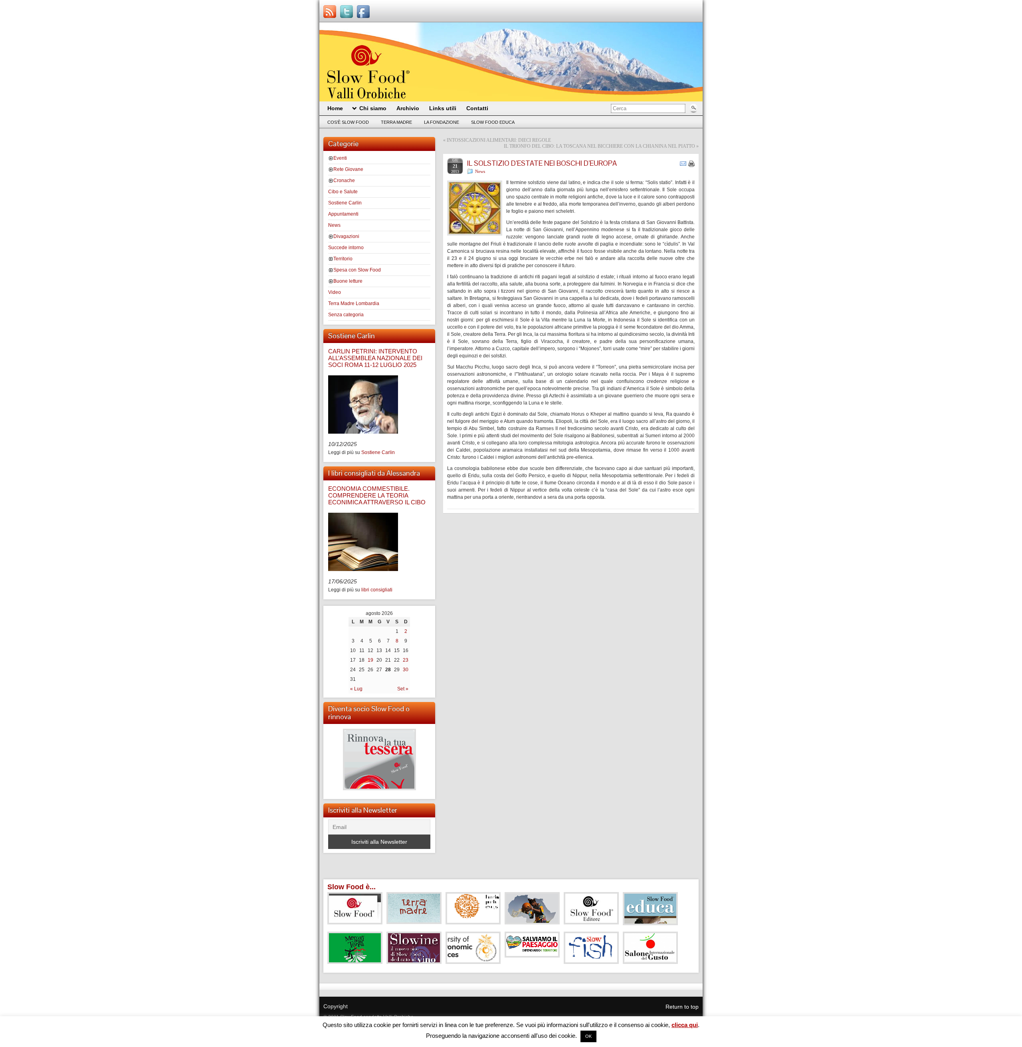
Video (334, 292)
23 (405, 660)
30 (405, 669)
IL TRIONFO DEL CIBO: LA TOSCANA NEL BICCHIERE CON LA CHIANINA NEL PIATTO (599, 146)
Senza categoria (346, 314)
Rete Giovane (348, 169)
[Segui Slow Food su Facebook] (363, 11)
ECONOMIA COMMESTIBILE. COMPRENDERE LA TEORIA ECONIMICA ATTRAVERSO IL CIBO (377, 495)
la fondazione (441, 122)
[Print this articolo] (691, 164)
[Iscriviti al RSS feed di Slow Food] (329, 11)
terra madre (396, 122)
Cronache (344, 180)
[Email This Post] (683, 163)
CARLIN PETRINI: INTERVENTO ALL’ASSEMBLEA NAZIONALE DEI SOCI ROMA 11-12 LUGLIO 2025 (375, 358)
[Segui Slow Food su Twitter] (346, 11)
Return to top (682, 1006)
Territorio (343, 259)
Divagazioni (346, 236)
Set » (402, 689)
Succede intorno (346, 247)
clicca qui (684, 1024)
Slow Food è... (351, 887)
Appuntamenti (343, 214)
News (334, 225)
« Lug (356, 689)
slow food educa (493, 122)
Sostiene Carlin (345, 203)
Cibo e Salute (343, 191)
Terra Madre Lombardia (353, 303)
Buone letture (347, 281)
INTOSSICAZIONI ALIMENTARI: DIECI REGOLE (499, 140)
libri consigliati (376, 590)
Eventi (340, 158)
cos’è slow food (348, 122)
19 (370, 660)
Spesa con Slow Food (357, 270)
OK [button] (588, 1036)
